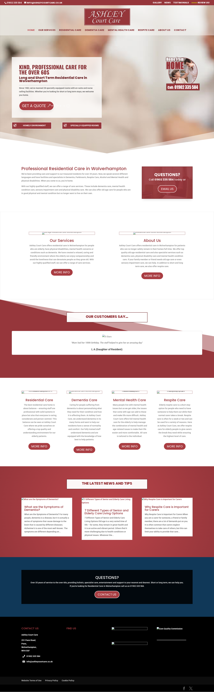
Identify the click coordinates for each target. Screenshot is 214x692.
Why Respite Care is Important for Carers (167, 508)
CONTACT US (107, 594)
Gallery (157, 3)
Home (31, 30)
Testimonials (181, 3)
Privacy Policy (51, 680)
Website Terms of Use (31, 680)
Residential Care (70, 30)
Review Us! (203, 3)
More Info (62, 272)
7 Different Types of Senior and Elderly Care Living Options (107, 511)
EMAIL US (167, 189)
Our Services (46, 30)
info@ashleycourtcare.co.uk (39, 661)
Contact (180, 30)
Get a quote (34, 105)
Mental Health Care (121, 30)
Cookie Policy (68, 680)
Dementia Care (94, 30)
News (167, 3)
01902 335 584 (33, 656)
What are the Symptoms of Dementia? (43, 508)
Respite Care (146, 30)
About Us (164, 30)
